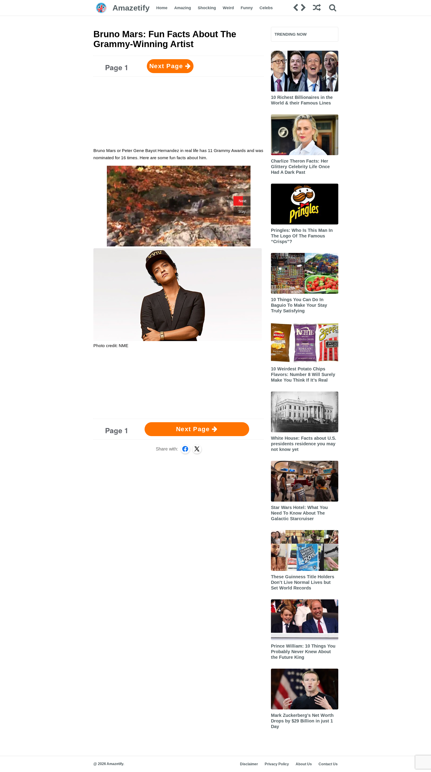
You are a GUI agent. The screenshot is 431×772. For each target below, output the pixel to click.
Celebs (266, 8)
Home (161, 8)
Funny (247, 8)
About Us (304, 764)
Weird (228, 8)
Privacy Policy (277, 764)
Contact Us (328, 764)
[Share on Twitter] (197, 449)
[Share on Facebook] (185, 449)
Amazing (182, 8)
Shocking (207, 8)
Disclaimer (249, 764)
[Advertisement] (178, 111)
